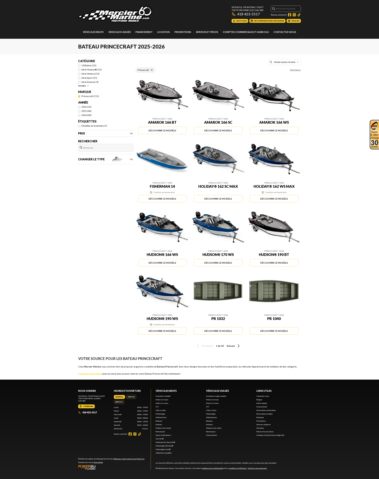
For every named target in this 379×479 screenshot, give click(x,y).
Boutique (260, 417)
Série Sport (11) (89, 77)
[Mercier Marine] (115, 14)
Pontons (159, 424)
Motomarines (161, 417)
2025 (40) (86, 110)
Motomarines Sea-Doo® (165, 442)
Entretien (260, 428)
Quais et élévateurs (163, 435)
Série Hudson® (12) (91, 69)
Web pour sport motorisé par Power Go (129, 459)
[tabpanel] (131, 418)
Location (163, 31)
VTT (157, 407)
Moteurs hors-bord (163, 428)
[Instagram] (294, 15)
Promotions (183, 31)
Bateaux (159, 421)
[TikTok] (299, 15)
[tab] (119, 397)
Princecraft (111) (90, 96)
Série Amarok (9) (89, 81)
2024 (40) (86, 115)
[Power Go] (111, 467)
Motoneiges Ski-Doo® (164, 446)
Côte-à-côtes (161, 410)
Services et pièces (207, 31)
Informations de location (266, 410)
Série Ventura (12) (90, 73)
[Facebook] (289, 15)
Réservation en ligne (264, 414)
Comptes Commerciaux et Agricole (246, 31)
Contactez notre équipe (90, 373)
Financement (143, 31)
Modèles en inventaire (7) (94, 125)
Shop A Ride (98, 462)
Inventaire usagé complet (216, 396)
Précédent (207, 345)
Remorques (160, 431)
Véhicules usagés (119, 31)
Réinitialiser (295, 70)
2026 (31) (86, 106)
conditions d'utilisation (237, 468)
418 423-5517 (248, 14)
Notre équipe (261, 403)
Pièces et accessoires (265, 431)
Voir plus (82, 86)
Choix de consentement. (257, 468)
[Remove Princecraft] (151, 70)
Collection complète (164, 453)
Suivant (231, 345)
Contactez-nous (285, 31)
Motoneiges (160, 414)
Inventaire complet (163, 396)
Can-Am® (160, 439)
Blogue (259, 400)
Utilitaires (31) (88, 65)
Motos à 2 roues (162, 403)
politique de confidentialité (213, 468)
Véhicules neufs (93, 31)
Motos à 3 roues (162, 400)
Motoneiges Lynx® (163, 449)
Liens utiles (264, 390)
